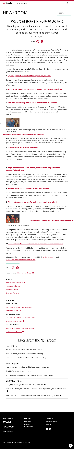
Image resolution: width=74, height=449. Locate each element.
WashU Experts (12, 363)
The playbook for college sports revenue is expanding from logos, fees (32, 396)
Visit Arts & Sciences (12, 311)
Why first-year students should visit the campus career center (29, 375)
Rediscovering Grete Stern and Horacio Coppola (24, 350)
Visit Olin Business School (14, 321)
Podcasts (27, 424)
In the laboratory (49, 257)
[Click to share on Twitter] (42, 41)
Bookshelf (27, 421)
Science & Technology (13, 293)
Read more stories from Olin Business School (20, 318)
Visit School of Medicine (14, 332)
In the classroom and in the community (21, 260)
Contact (48, 424)
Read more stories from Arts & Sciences (19, 307)
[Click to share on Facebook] (37, 41)
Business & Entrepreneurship (15, 282)
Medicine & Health (12, 289)
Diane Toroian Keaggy (24, 273)
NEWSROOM (15, 13)
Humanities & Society (13, 286)
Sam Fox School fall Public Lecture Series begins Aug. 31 (27, 358)
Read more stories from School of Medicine (20, 328)
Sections (63, 13)
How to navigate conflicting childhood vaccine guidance (27, 367)
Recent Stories (12, 346)
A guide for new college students (18, 371)
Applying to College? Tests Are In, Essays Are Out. (24, 385)
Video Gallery (28, 426)
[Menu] (72, 3)
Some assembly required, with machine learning (24, 354)
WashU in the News (14, 381)
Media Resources (51, 421)
